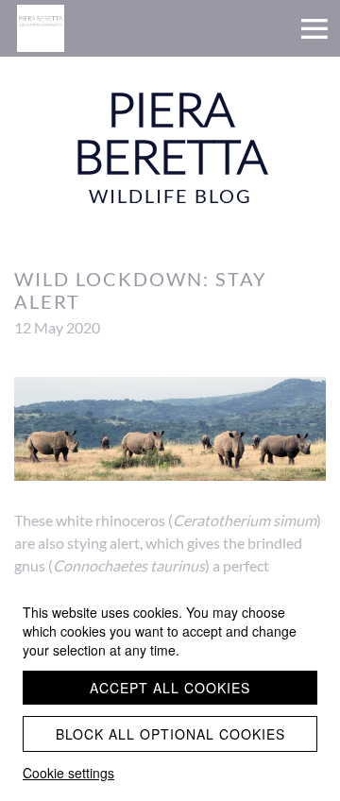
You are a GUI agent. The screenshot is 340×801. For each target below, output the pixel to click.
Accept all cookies (170, 687)
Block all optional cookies (170, 733)
